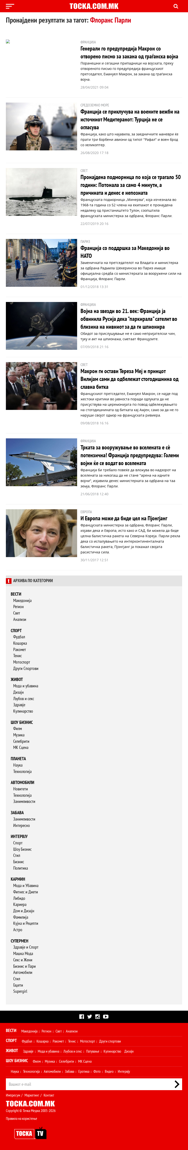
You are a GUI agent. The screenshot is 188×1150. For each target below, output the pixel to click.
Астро (17, 929)
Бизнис (18, 861)
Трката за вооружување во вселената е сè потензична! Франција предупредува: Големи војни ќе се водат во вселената (130, 455)
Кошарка (20, 643)
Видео (109, 1071)
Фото (97, 1071)
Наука (18, 765)
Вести (16, 594)
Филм (17, 728)
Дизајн (18, 692)
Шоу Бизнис (22, 849)
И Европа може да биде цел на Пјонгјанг (124, 518)
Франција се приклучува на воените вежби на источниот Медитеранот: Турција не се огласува (130, 119)
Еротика (83, 1071)
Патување (92, 1051)
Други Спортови (25, 668)
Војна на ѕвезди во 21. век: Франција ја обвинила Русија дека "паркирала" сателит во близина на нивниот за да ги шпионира (129, 319)
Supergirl (20, 991)
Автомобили (22, 782)
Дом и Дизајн (23, 911)
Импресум (13, 1095)
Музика (18, 735)
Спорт (16, 630)
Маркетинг (31, 1095)
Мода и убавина (25, 686)
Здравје (19, 704)
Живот (17, 679)
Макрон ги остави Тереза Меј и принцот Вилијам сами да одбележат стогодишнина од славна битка (129, 379)
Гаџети (18, 985)
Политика (20, 868)
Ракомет (19, 649)
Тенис (17, 655)
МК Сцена (20, 747)
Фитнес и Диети (25, 892)
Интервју (19, 836)
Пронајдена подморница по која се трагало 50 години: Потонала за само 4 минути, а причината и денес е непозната (131, 185)
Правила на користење (21, 1118)
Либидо (19, 898)
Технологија (22, 771)
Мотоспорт (21, 662)
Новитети (20, 789)
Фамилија (20, 917)
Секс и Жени (22, 960)
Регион (18, 606)
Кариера (19, 904)
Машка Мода (23, 953)
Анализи (19, 619)
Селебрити (21, 741)
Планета (18, 758)
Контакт (49, 1095)
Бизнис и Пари (24, 966)
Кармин (18, 879)
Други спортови (110, 1041)
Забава (17, 812)
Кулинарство (23, 711)
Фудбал (19, 637)
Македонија (22, 600)
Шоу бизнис (22, 722)
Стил (16, 855)
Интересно (21, 825)
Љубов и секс (23, 698)
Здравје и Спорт (25, 947)
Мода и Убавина (25, 885)
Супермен (19, 941)
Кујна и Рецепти (25, 923)
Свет (16, 613)
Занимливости (24, 801)
